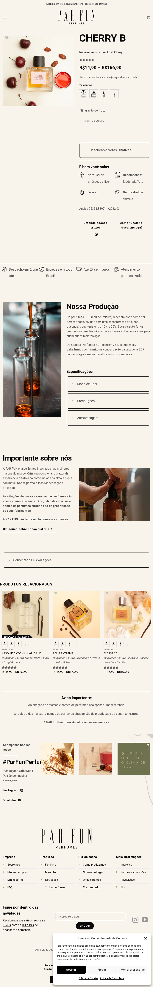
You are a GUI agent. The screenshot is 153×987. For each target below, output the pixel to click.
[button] (145, 938)
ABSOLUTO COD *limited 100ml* (21, 653)
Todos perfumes (55, 887)
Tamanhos (85, 85)
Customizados (92, 887)
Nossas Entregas (93, 872)
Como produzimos (94, 864)
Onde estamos (92, 879)
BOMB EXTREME (63, 653)
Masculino (51, 872)
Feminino (50, 864)
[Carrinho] (148, 17)
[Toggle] (86, 151)
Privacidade (128, 879)
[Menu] (5, 17)
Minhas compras (17, 872)
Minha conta (15, 879)
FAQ (9, 887)
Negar (102, 969)
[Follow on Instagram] (135, 920)
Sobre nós (13, 864)
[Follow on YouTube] (145, 920)
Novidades (51, 879)
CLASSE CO (111, 653)
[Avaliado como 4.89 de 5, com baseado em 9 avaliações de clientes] (114, 59)
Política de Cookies (88, 978)
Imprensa (126, 864)
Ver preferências (133, 969)
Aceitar (71, 969)
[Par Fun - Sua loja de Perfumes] (77, 17)
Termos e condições (133, 872)
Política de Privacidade (112, 978)
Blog (123, 887)
